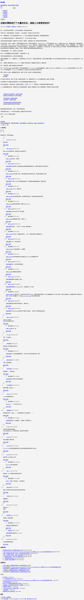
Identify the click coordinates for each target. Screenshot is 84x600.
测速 (4, 121)
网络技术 (5, 10)
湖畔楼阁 (9, 410)
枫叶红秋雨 (9, 360)
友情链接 (5, 17)
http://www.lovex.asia (26, 296)
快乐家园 (9, 368)
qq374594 (9, 445)
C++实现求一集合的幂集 (9, 559)
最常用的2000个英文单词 (9, 591)
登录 (12, 135)
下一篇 (7, 124)
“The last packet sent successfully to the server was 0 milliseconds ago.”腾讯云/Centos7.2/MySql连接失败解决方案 (27, 551)
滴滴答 (4, 568)
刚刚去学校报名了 (7, 586)
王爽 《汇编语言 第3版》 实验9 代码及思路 (13, 555)
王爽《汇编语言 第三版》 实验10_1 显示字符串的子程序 (16, 553)
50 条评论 (19, 26)
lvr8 (4, 570)
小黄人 (4, 565)
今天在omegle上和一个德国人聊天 (11, 588)
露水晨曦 (9, 166)
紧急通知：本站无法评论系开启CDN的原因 (13, 585)
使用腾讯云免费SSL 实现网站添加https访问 (13, 550)
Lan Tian (8, 454)
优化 (2, 121)
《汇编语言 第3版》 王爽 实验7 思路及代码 (13, 556)
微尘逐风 (9, 487)
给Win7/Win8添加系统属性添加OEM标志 (12, 583)
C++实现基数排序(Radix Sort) (9, 558)
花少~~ (8, 471)
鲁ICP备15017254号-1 (32, 598)
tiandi (8, 139)
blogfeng (8, 394)
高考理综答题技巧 (7, 582)
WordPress (16, 598)
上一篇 (2, 124)
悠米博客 (9, 343)
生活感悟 (8, 26)
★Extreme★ (9, 148)
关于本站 (5, 15)
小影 (25, 598)
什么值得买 (9, 385)
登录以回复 (5, 145)
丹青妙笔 (5, 13)
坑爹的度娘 (5, 589)
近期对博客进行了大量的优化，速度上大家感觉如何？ (32, 123)
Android (8, 437)
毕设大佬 (5, 567)
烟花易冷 (9, 515)
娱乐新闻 (5, 12)
